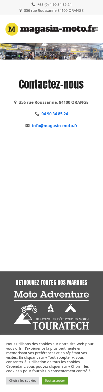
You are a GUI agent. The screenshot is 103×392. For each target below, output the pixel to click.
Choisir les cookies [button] (22, 380)
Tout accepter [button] (55, 380)
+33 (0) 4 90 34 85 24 (55, 4)
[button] (95, 29)
